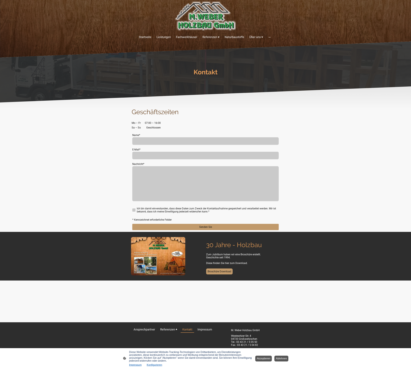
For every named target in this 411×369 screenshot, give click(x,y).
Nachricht (138, 164)
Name (136, 135)
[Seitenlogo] (205, 16)
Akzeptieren (263, 358)
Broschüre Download (219, 271)
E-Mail (136, 149)
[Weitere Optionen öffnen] (269, 37)
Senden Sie (205, 226)
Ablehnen (281, 358)
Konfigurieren (154, 365)
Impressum (135, 365)
